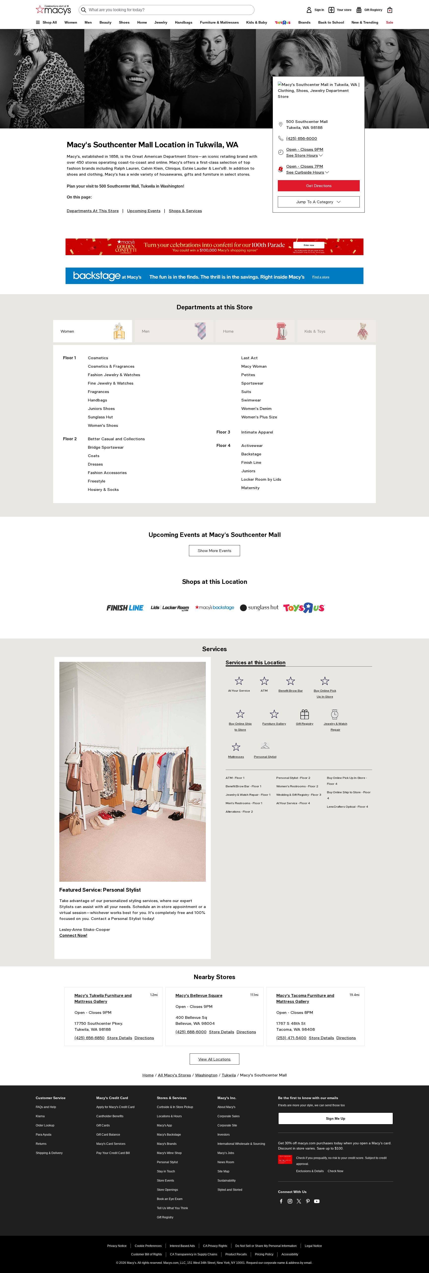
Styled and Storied (229, 1190)
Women (67, 331)
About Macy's (226, 1107)
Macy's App (164, 1125)
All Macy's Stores (174, 1075)
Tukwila (229, 1075)
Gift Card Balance (108, 1134)
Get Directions (319, 185)
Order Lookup (45, 1125)
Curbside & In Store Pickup (175, 1107)
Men (145, 331)
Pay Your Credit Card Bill (113, 1153)
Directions (144, 1037)
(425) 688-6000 (191, 1031)
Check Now (335, 1171)
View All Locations (214, 1059)
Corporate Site (227, 1125)
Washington (206, 1075)
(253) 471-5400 (291, 1037)
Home (228, 331)
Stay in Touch (166, 1171)
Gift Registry (165, 1217)
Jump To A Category (314, 201)
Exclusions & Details (310, 1171)
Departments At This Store (93, 210)
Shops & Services (185, 210)
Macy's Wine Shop (169, 1153)
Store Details (119, 1037)
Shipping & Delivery (49, 1153)
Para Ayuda (43, 1134)
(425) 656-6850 (89, 1037)
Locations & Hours (169, 1116)
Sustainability (226, 1180)
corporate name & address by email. (288, 1263)
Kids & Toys (315, 331)
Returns (41, 1144)
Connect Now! (73, 935)
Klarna (40, 1116)
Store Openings (167, 1190)
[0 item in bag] (389, 10)
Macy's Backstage (169, 1134)
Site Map (223, 1171)
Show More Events (214, 550)
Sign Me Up (335, 1118)
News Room (225, 1162)
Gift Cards (103, 1125)
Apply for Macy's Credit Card (115, 1107)
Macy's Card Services (110, 1144)
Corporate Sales (228, 1116)
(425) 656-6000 (301, 138)
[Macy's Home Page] (53, 10)
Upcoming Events (143, 210)
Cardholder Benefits (109, 1116)
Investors (223, 1134)
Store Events (165, 1180)
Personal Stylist (167, 1162)
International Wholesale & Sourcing (241, 1144)
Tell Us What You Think (172, 1208)
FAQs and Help (46, 1107)
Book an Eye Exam (169, 1199)
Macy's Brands (167, 1144)
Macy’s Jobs (225, 1153)
